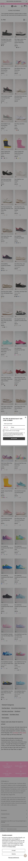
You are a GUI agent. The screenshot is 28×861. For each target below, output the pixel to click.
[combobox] (6, 427)
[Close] (25, 417)
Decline (14, 854)
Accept (14, 850)
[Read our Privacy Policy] (24, 433)
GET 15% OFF (14, 438)
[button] (25, 855)
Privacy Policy (12, 846)
